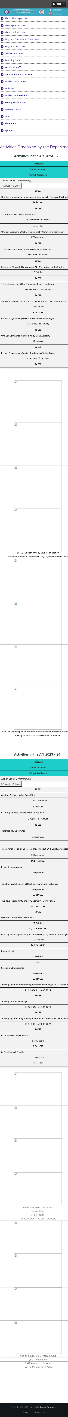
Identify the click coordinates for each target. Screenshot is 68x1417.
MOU (7, 116)
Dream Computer (48, 1407)
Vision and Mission (15, 32)
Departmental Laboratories (19, 74)
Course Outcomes (14, 53)
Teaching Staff (12, 60)
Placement (10, 123)
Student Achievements (17, 95)
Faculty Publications (15, 102)
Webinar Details (13, 109)
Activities (9, 88)
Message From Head (15, 25)
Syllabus (9, 130)
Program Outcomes (15, 46)
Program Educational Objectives (22, 39)
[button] (59, 4)
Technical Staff (13, 67)
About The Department (17, 18)
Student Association (15, 81)
